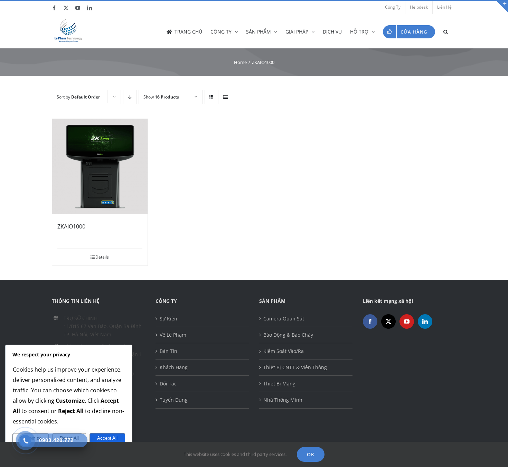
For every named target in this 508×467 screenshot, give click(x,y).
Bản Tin (168, 351)
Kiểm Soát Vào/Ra (283, 351)
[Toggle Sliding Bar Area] (502, 6)
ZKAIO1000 (71, 226)
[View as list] (225, 97)
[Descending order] (130, 97)
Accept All (107, 438)
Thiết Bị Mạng (279, 383)
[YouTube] (406, 321)
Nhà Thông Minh (282, 399)
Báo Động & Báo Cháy (288, 334)
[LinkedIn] (425, 321)
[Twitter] (388, 321)
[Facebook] (370, 321)
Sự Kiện (168, 318)
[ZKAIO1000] (100, 166)
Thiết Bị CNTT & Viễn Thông (295, 367)
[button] (445, 31)
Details (102, 257)
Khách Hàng (174, 367)
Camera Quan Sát (283, 318)
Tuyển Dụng (174, 399)
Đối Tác (168, 383)
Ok (310, 454)
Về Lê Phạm (173, 334)
